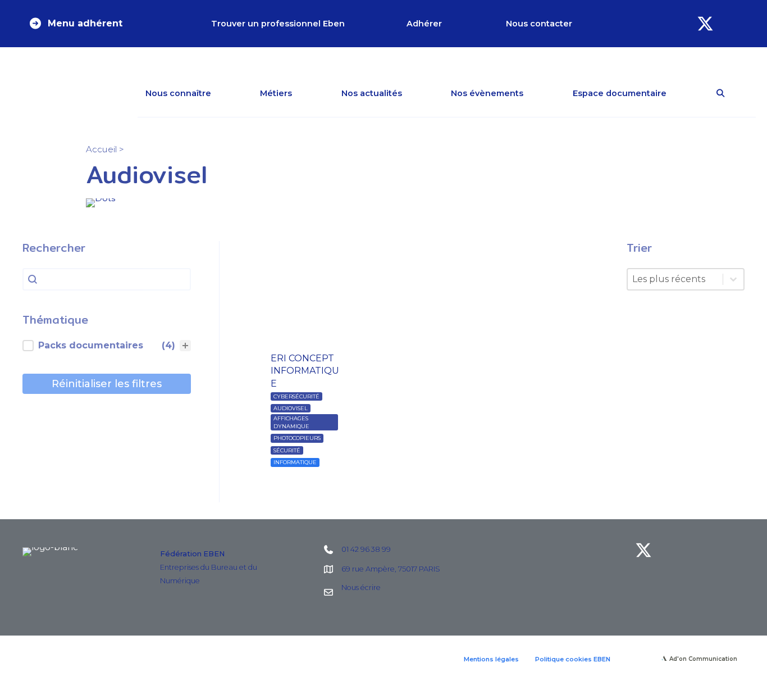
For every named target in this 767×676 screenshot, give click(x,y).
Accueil (101, 149)
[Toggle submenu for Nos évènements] (539, 93)
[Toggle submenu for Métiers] (308, 93)
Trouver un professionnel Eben (278, 24)
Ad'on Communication (703, 659)
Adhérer (424, 24)
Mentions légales (491, 659)
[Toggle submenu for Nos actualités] (418, 93)
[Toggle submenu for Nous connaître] (227, 93)
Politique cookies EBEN (572, 659)
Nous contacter (539, 24)
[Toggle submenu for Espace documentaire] (682, 93)
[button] (75, 23)
